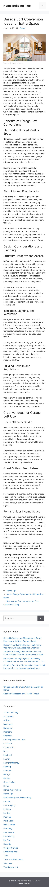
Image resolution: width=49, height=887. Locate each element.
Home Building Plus (17, 5)
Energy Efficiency (11, 763)
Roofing (6, 840)
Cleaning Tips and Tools (14, 739)
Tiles (5, 855)
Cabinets (7, 736)
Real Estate (8, 832)
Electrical (7, 755)
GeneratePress (24, 883)
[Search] (40, 618)
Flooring (7, 767)
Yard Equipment (10, 867)
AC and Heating (10, 712)
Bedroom (7, 732)
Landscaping (9, 805)
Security (7, 844)
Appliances (8, 716)
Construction (9, 747)
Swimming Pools (10, 852)
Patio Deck (8, 821)
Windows (7, 863)
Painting (7, 817)
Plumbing (7, 828)
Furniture (7, 770)
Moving (6, 813)
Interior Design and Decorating (17, 797)
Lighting (7, 809)
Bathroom (7, 728)
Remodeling (8, 836)
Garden (6, 778)
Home (6, 786)
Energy (6, 759)
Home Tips (11, 591)
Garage (6, 774)
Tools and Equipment (13, 859)
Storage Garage (10, 848)
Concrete (7, 743)
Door (5, 751)
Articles (6, 720)
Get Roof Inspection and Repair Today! (21, 694)
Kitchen (6, 801)
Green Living (9, 782)
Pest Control (9, 825)
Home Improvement (12, 790)
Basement (8, 724)
